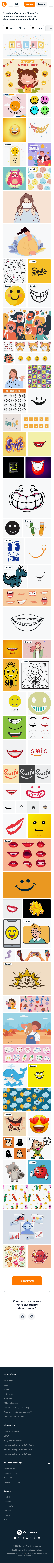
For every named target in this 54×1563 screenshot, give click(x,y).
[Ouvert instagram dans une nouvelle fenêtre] (19, 1538)
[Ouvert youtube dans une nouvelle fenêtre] (39, 1538)
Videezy (7, 1389)
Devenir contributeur (13, 1482)
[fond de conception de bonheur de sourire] (12, 649)
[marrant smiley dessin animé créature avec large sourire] (36, 792)
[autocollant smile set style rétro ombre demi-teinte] (39, 105)
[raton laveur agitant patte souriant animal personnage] (14, 1172)
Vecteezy (7, 1385)
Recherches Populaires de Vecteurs (19, 1445)
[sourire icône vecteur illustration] (39, 752)
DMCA (6, 1436)
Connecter (42, 4)
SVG (11, 28)
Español (7, 1501)
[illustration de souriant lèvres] (39, 444)
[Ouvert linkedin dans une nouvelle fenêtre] (23, 1538)
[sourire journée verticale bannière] (11, 675)
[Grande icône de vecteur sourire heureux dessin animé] (39, 295)
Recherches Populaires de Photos (18, 1449)
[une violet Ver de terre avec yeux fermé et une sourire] (9, 955)
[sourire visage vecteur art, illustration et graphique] (13, 551)
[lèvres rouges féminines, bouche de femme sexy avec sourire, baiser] (27, 855)
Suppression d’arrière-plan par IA (18, 1412)
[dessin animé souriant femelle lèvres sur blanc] (14, 752)
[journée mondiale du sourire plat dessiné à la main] (39, 154)
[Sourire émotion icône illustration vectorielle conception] (39, 1075)
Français (7, 1515)
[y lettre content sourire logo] (38, 551)
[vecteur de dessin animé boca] (8, 346)
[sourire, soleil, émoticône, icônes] (14, 401)
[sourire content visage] (9, 807)
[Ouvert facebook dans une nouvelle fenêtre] (15, 1538)
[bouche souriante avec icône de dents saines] (14, 826)
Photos (39, 28)
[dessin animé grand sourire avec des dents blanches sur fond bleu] (38, 467)
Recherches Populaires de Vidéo (17, 1454)
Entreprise (8, 1394)
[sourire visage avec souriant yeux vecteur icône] (39, 703)
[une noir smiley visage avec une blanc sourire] (12, 528)
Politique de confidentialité (37, 1553)
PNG (24, 28)
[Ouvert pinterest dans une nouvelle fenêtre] (27, 1538)
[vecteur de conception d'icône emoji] (14, 154)
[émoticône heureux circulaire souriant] (14, 295)
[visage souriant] (39, 727)
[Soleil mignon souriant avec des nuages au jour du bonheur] (14, 105)
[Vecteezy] (4, 4)
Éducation (8, 1398)
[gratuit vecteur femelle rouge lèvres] (12, 908)
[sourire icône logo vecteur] (39, 576)
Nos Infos (8, 1478)
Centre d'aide (9, 1469)
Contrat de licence (11, 1431)
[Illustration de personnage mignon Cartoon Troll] (14, 178)
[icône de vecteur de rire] (12, 933)
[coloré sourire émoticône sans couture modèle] (39, 178)
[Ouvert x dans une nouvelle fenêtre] (35, 1538)
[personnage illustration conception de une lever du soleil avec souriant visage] (27, 978)
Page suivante (27, 1280)
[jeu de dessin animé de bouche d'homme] (27, 597)
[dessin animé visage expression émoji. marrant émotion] (27, 498)
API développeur (11, 1403)
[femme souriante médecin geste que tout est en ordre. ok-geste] (14, 376)
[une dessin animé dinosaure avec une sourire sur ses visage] (15, 576)
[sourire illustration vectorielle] (36, 422)
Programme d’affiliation (14, 1440)
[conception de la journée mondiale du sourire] (14, 1124)
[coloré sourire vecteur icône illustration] (14, 703)
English (7, 1497)
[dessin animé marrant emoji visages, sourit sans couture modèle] (14, 271)
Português (8, 1506)
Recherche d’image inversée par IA (18, 1407)
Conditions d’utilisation (15, 1553)
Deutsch (7, 1510)
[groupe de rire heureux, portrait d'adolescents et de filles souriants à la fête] (27, 324)
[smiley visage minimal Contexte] (27, 885)
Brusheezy (8, 1380)
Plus (6, 1519)
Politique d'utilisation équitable (27, 1555)
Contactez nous (10, 1473)
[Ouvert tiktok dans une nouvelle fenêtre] (31, 1538)
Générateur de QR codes (14, 1416)
